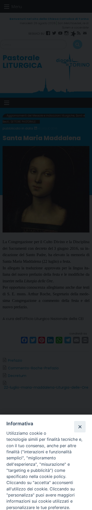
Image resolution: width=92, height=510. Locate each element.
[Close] (79, 426)
